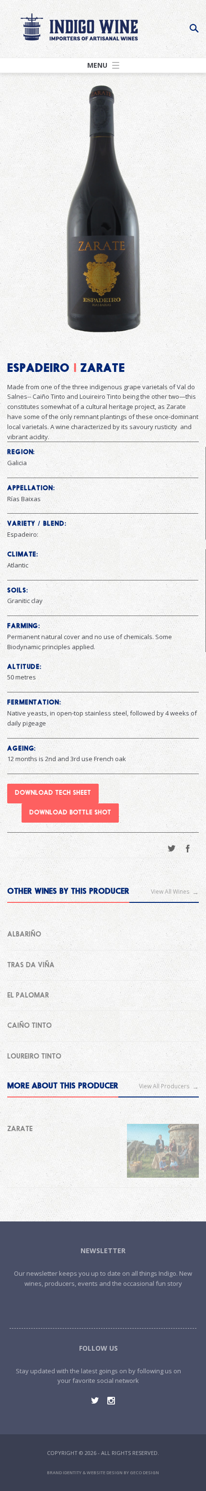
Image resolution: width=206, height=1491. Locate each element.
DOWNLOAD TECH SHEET (53, 793)
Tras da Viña (31, 965)
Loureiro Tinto (34, 1056)
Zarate (20, 1129)
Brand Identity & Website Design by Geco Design (103, 1472)
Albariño (24, 934)
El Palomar (28, 995)
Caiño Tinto (29, 1026)
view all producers (164, 1086)
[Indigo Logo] (79, 26)
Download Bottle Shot (70, 813)
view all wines (170, 891)
